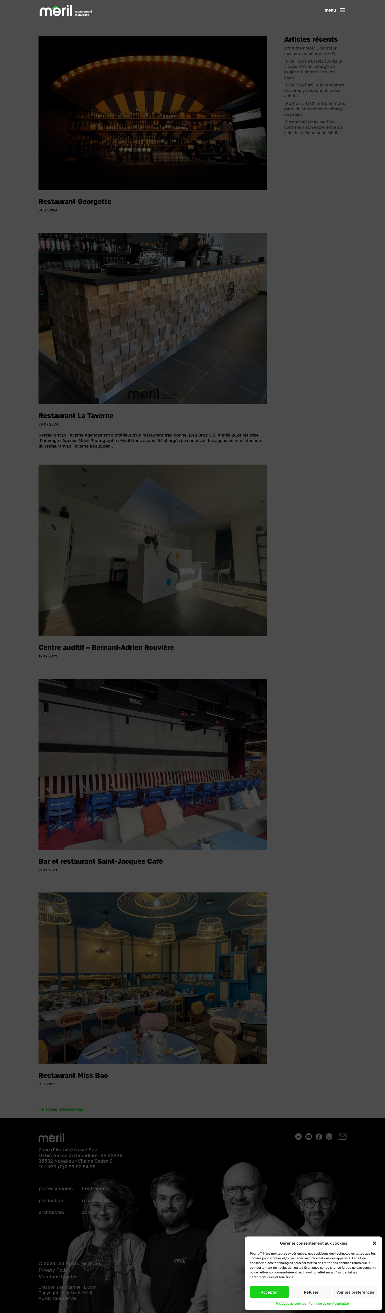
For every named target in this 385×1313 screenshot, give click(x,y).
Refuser (311, 1292)
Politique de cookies (291, 1303)
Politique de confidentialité (329, 1303)
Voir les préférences (355, 1292)
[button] (374, 1243)
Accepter (269, 1292)
